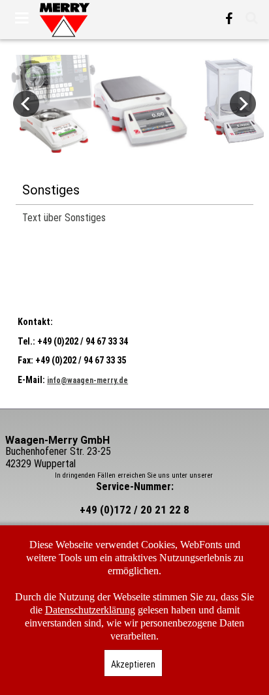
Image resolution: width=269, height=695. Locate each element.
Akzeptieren (133, 664)
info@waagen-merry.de (87, 380)
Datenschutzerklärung (90, 609)
